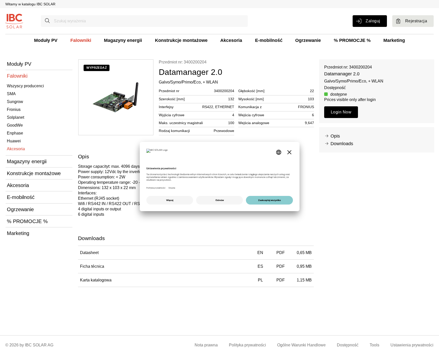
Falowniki (80, 40)
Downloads (342, 143)
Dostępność (347, 345)
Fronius (14, 109)
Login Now (341, 112)
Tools (374, 345)
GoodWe (15, 125)
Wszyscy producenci (25, 86)
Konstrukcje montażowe (181, 40)
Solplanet (15, 117)
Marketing (394, 40)
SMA (11, 94)
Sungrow (15, 101)
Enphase (15, 133)
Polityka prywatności (247, 345)
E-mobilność (269, 40)
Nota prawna (206, 345)
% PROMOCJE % (352, 40)
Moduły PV (45, 40)
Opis (335, 136)
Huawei (14, 141)
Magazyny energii (123, 40)
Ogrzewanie (308, 40)
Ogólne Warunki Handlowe (301, 345)
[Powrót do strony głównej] (14, 21)
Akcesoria (231, 40)
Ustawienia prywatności (411, 345)
